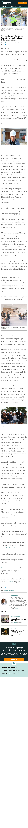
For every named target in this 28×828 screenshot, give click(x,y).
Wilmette (2, 34)
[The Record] (6, 2)
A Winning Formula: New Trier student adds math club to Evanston (18, 619)
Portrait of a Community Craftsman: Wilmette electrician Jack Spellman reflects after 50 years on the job (18, 633)
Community (7, 34)
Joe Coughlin (4, 42)
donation (10, 582)
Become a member (6, 568)
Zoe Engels (14, 622)
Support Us (22, 3)
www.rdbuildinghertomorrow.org (12, 548)
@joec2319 (17, 608)
